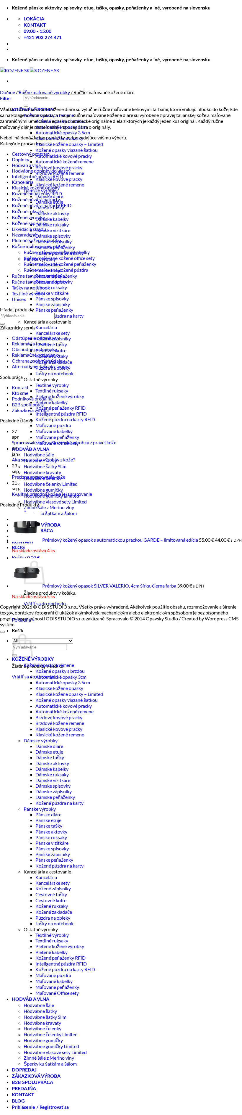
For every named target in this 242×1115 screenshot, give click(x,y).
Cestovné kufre (50, 900)
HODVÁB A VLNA (30, 449)
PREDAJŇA (24, 1088)
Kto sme (20, 393)
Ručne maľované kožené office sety (59, 258)
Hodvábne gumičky (43, 490)
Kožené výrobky (28, 217)
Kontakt (20, 387)
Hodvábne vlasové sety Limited (55, 501)
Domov (7, 92)
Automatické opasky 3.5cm (62, 132)
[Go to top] (2, 632)
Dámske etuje (49, 751)
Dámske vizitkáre (52, 230)
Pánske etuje (48, 820)
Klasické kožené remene (59, 184)
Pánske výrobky (40, 809)
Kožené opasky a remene (49, 665)
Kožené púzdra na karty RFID (65, 419)
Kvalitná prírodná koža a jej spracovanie (52, 494)
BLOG (18, 1101)
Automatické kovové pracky (63, 156)
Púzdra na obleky (52, 918)
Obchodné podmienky (34, 349)
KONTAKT (23, 1095)
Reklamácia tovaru (30, 343)
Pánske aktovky (51, 831)
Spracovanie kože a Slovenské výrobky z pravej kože (64, 442)
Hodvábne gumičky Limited (51, 1046)
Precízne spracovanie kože (38, 477)
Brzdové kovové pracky (58, 167)
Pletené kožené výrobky (59, 396)
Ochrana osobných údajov (38, 360)
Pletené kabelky (51, 402)
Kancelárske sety (52, 333)
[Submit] (26, 106)
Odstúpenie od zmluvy (35, 338)
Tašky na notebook (54, 373)
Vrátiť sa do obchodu (45, 603)
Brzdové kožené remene (59, 723)
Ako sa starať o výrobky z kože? (43, 459)
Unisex (19, 299)
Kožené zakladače (53, 912)
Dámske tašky (49, 757)
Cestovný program (31, 154)
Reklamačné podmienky (36, 355)
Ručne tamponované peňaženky (44, 276)
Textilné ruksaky (51, 390)
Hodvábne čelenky (42, 1028)
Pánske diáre (48, 814)
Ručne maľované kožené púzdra (56, 270)
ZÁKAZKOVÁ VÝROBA (36, 1076)
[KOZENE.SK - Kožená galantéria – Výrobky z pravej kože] (30, 70)
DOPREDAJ (24, 1070)
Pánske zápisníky (52, 304)
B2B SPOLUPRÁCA (32, 1082)
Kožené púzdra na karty (59, 315)
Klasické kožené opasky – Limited (69, 144)
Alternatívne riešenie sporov (41, 366)
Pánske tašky (48, 825)
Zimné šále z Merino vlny (49, 507)
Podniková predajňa (32, 398)
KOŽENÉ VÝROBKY (33, 659)
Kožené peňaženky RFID (60, 408)
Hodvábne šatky (40, 1011)
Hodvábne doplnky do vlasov (41, 170)
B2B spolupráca (28, 404)
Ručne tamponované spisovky (42, 281)
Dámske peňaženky (55, 797)
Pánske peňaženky (54, 310)
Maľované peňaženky (57, 437)
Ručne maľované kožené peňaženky (60, 264)
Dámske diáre (49, 746)
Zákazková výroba (30, 410)
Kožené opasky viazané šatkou (66, 150)
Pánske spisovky (52, 298)
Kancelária (46, 327)
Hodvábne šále (39, 454)
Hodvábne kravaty (42, 472)
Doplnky (20, 159)
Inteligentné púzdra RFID (61, 413)
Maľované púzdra (53, 425)
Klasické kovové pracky (58, 729)
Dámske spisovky (53, 236)
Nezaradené (24, 234)
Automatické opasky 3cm (60, 677)
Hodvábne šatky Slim (45, 466)
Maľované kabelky (54, 431)
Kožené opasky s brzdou (60, 671)
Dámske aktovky (52, 213)
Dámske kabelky (51, 219)
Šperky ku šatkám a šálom (50, 513)
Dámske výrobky (41, 740)
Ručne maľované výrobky (44, 92)
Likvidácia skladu (29, 229)
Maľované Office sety (57, 993)
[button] (26, 557)
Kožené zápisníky (29, 223)
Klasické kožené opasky (36, 187)
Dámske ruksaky (52, 224)
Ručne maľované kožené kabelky (57, 252)
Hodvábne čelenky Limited (51, 484)
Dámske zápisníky (53, 791)
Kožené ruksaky (28, 211)
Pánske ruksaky (51, 287)
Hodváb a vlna (26, 165)
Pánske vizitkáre (51, 293)
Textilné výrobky (52, 385)
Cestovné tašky (51, 344)
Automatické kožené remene (64, 161)
